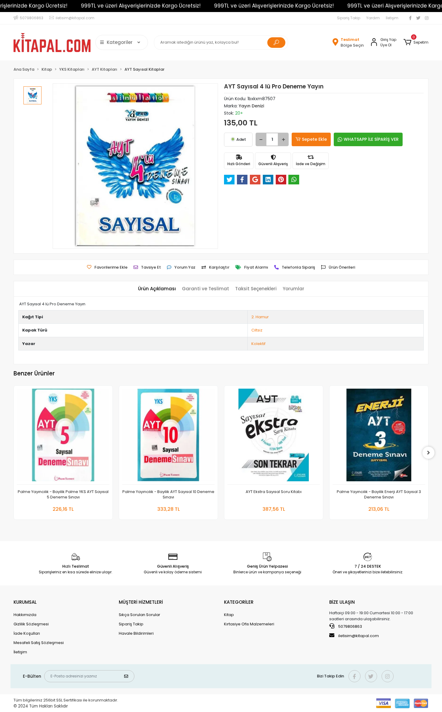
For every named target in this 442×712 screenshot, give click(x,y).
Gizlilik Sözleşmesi (31, 624)
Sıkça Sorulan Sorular (139, 615)
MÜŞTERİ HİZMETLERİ (141, 602)
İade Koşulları (27, 633)
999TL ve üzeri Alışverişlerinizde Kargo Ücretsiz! (141, 5)
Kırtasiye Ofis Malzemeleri (249, 624)
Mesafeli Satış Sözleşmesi (39, 643)
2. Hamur (260, 317)
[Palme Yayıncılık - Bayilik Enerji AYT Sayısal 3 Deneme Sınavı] (379, 437)
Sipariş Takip (348, 17)
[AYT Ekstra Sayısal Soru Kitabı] (273, 437)
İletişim (392, 17)
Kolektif (258, 344)
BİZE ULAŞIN (342, 602)
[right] (428, 452)
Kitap (229, 615)
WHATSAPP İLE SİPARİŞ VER (371, 139)
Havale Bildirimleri (136, 633)
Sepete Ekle (314, 139)
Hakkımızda (25, 615)
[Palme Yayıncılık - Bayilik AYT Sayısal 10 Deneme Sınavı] (168, 437)
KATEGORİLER (238, 602)
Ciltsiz (256, 330)
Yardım (373, 17)
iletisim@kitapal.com (358, 636)
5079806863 (349, 626)
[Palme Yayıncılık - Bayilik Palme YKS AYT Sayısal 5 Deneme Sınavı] (63, 437)
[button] (416, 42)
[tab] (157, 288)
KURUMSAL (25, 602)
